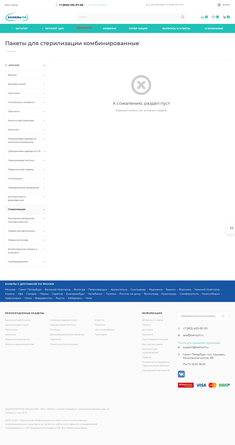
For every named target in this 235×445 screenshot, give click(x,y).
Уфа (21, 293)
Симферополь (189, 293)
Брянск (171, 289)
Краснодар (169, 293)
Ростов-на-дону (130, 293)
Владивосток (44, 298)
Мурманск (156, 289)
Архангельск (119, 289)
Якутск (60, 298)
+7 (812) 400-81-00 (195, 328)
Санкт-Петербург (30, 289)
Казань (10, 293)
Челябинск (95, 293)
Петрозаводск (98, 289)
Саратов (57, 293)
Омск (29, 298)
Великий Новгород (58, 289)
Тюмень (111, 293)
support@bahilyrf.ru (196, 347)
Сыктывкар (138, 289)
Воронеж (185, 289)
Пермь (44, 293)
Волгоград (151, 293)
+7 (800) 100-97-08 (71, 5)
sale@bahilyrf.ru (193, 335)
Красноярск (13, 298)
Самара (31, 293)
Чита (89, 298)
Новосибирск (211, 293)
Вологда (80, 289)
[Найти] (182, 16)
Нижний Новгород (207, 289)
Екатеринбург (76, 293)
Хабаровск (75, 298)
